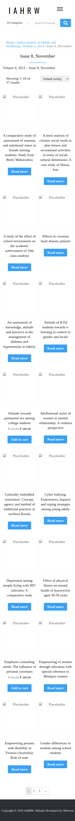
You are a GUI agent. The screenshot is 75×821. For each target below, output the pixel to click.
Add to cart (19, 439)
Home (10, 42)
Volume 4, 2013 (33, 46)
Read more (19, 171)
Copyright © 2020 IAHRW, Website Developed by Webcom (38, 810)
